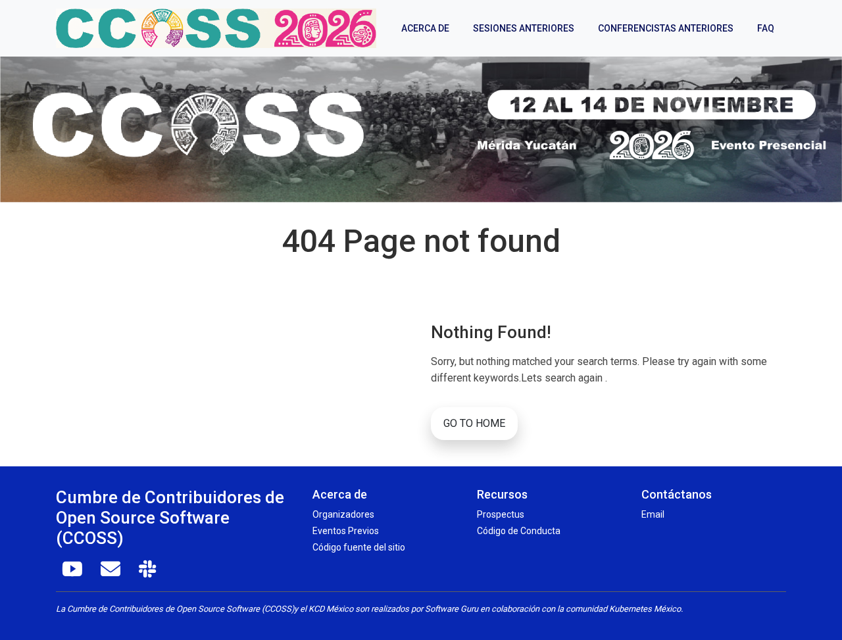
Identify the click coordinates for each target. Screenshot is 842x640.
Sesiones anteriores (523, 28)
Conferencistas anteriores (665, 28)
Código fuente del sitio (358, 547)
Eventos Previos (345, 531)
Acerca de (425, 28)
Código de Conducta (518, 531)
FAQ (765, 28)
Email (652, 514)
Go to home (474, 423)
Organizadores (343, 514)
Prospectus (500, 514)
